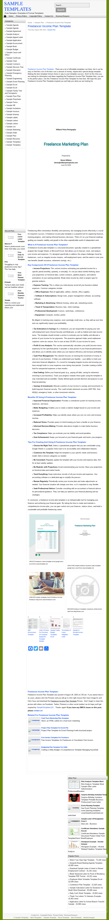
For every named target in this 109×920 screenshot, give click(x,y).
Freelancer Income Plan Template (41, 69)
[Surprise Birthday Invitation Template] (74, 801)
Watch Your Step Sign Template (82, 860)
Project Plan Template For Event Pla (54, 728)
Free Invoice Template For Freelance (55, 737)
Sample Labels (12, 117)
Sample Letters (12, 121)
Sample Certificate (13, 58)
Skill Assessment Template (32, 632)
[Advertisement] (66, 49)
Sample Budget (12, 49)
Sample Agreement (13, 31)
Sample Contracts (13, 64)
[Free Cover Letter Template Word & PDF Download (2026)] (11, 241)
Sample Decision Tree (14, 67)
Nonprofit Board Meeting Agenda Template (86, 863)
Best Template (76, 918)
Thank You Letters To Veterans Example (85, 896)
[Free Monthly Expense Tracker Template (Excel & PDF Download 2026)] (11, 297)
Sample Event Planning (15, 82)
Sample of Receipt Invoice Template (78, 632)
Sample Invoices (12, 111)
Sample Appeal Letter (14, 37)
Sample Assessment (14, 43)
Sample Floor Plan (13, 96)
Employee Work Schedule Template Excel (86, 879)
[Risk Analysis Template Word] (74, 788)
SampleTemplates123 (45, 707)
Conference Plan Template (80, 885)
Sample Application (13, 40)
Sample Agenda (12, 25)
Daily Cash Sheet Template (80, 893)
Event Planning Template (90, 806)
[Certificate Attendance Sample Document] (74, 835)
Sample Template (50, 918)
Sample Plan (39, 23)
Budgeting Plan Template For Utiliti (54, 747)
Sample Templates (13, 142)
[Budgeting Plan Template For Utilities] (34, 749)
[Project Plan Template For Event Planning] (34, 730)
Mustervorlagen (89, 918)
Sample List (11, 127)
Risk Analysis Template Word (92, 781)
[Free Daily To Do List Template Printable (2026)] (11, 259)
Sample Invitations (13, 108)
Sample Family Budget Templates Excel (55, 633)
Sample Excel (11, 85)
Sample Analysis (12, 34)
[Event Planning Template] (74, 808)
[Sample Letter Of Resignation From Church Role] (74, 821)
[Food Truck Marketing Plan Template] (34, 720)
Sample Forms (12, 102)
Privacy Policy (21, 16)
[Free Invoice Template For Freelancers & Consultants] (34, 739)
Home (11, 16)
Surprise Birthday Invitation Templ (94, 795)
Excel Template (63, 918)
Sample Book (11, 46)
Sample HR (10, 105)
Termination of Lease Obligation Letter (66, 633)
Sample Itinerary (12, 114)
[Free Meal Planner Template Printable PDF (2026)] (11, 279)
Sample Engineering (14, 79)
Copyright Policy (36, 16)
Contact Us (49, 16)
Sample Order (11, 133)
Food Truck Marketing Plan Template (55, 718)
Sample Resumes (13, 139)
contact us (38, 711)
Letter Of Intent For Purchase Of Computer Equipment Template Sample (44, 635)
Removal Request (62, 16)
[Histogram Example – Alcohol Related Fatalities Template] (74, 848)
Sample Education (13, 70)
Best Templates (36, 918)
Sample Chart (11, 61)
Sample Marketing (13, 130)
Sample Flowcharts (13, 99)
